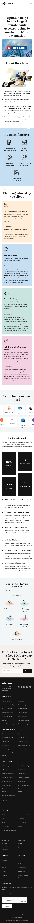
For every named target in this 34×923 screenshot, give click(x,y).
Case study (19, 13)
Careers (4, 868)
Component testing (8, 777)
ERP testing (5, 745)
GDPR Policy (19, 914)
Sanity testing (22, 773)
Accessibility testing (8, 724)
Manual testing (22, 709)
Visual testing (22, 705)
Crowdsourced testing (8, 795)
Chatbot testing (23, 724)
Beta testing (5, 770)
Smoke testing (22, 770)
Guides (20, 864)
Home (13, 13)
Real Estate (5, 826)
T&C (26, 914)
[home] (8, 3)
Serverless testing (23, 716)
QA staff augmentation (25, 847)
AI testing (5, 720)
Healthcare (5, 815)
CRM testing (5, 749)
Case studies (22, 868)
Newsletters (21, 871)
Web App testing (7, 709)
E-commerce (22, 822)
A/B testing (5, 766)
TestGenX (5, 805)
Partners (4, 864)
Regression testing (23, 720)
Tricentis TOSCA (23, 741)
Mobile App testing (7, 712)
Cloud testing (22, 734)
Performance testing (8, 705)
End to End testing (23, 766)
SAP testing (5, 741)
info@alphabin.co (17, 917)
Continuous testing (23, 785)
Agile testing (21, 781)
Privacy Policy (10, 914)
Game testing (22, 749)
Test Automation (7, 701)
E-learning (21, 818)
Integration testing (23, 777)
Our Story (5, 860)
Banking (20, 826)
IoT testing (21, 737)
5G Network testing (24, 745)
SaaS (3, 818)
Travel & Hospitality (24, 815)
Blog (19, 860)
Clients (4, 871)
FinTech (4, 822)
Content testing (6, 785)
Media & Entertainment (9, 830)
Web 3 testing (6, 734)
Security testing (22, 712)
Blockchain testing (7, 737)
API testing (21, 701)
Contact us (5, 875)
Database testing (7, 781)
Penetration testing (8, 716)
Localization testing (8, 773)
